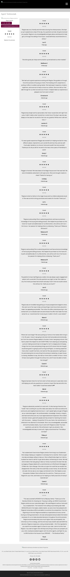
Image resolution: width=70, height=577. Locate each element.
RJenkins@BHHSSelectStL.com (12, 26)
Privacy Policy (30, 567)
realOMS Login (47, 574)
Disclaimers (42, 574)
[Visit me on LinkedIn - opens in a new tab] (39, 559)
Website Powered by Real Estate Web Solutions (35, 572)
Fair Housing (40, 567)
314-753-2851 (7, 23)
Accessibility (35, 567)
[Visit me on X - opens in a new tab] (33, 559)
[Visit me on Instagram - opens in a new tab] (36, 559)
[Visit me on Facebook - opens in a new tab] (30, 559)
